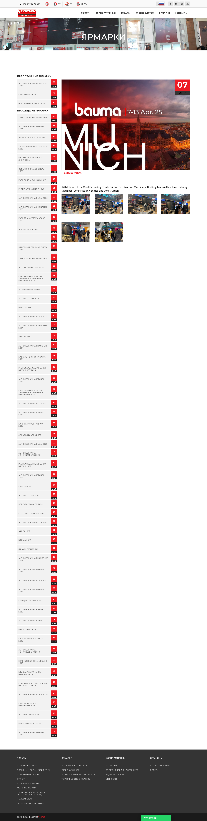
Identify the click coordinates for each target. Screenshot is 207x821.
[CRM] (66, 3)
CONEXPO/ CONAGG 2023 (33, 504)
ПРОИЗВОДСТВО (144, 13)
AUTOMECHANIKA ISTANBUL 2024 (33, 380)
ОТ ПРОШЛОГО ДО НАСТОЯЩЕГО (122, 770)
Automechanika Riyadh (33, 290)
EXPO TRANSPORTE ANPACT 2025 (33, 219)
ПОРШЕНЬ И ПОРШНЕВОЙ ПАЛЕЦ (33, 770)
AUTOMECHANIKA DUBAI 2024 (33, 317)
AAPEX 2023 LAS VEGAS (33, 435)
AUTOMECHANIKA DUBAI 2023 (33, 444)
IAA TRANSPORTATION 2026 (33, 104)
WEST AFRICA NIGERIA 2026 (33, 138)
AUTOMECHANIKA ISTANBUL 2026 (33, 128)
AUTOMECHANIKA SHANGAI (33, 621)
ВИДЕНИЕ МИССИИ (115, 775)
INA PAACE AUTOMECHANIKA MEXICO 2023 (33, 465)
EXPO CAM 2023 (33, 486)
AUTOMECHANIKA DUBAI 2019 (33, 694)
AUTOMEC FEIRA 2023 (33, 495)
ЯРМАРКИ (164, 13)
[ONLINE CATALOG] (78, 3)
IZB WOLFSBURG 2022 (33, 549)
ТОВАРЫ (125, 13)
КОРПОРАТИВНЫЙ (105, 13)
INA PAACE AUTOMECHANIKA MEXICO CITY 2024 (33, 369)
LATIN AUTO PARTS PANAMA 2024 (33, 358)
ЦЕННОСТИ (111, 779)
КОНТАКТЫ (181, 13)
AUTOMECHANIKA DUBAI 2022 (33, 522)
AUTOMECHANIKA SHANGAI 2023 (33, 414)
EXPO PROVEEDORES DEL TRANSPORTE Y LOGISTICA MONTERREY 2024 (33, 392)
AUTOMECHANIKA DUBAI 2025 (33, 198)
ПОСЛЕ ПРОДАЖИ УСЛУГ (162, 766)
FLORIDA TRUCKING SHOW (33, 189)
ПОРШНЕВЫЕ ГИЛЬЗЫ (28, 766)
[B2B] (55, 3)
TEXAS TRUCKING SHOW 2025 (33, 258)
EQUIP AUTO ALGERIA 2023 (33, 513)
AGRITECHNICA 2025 (33, 229)
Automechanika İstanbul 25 (33, 267)
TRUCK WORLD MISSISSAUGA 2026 (33, 148)
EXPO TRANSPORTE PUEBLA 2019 (33, 640)
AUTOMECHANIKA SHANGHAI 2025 (33, 208)
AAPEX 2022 (33, 531)
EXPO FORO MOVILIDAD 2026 (33, 180)
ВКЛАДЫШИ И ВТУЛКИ (28, 783)
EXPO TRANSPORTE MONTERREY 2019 (33, 704)
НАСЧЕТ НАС (112, 766)
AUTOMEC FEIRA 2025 (33, 299)
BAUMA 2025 (123, 47)
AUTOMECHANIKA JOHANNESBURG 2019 (33, 651)
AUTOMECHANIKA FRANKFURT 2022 (33, 559)
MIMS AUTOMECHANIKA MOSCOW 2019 (33, 673)
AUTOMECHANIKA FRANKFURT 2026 (33, 84)
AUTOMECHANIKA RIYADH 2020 (33, 611)
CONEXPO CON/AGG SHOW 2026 (33, 170)
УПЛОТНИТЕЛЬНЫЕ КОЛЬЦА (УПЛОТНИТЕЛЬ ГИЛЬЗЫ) (31, 793)
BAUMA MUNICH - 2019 (33, 724)
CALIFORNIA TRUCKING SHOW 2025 (33, 248)
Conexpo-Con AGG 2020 (33, 601)
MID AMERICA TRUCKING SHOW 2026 (33, 159)
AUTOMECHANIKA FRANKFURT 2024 (33, 347)
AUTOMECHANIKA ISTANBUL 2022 (33, 570)
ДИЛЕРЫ (154, 770)
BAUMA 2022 (33, 540)
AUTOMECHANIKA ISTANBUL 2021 (33, 590)
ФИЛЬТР (21, 779)
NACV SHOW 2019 (33, 630)
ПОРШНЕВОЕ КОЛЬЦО (28, 775)
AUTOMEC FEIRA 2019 (33, 714)
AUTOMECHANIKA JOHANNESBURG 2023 (33, 454)
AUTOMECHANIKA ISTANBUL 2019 (33, 733)
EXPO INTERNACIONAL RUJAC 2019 (33, 662)
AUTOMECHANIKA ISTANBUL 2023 (33, 476)
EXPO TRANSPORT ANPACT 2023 (33, 425)
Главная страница (88, 47)
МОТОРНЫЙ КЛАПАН (27, 788)
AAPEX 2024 (33, 337)
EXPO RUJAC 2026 (33, 94)
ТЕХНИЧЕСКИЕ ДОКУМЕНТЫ (31, 803)
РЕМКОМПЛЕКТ (24, 799)
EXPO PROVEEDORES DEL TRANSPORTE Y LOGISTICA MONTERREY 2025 (33, 278)
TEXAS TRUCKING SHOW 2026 (33, 118)
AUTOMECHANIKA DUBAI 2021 (33, 580)
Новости (85, 13)
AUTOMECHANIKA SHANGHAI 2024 (33, 327)
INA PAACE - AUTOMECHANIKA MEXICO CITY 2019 (33, 684)
